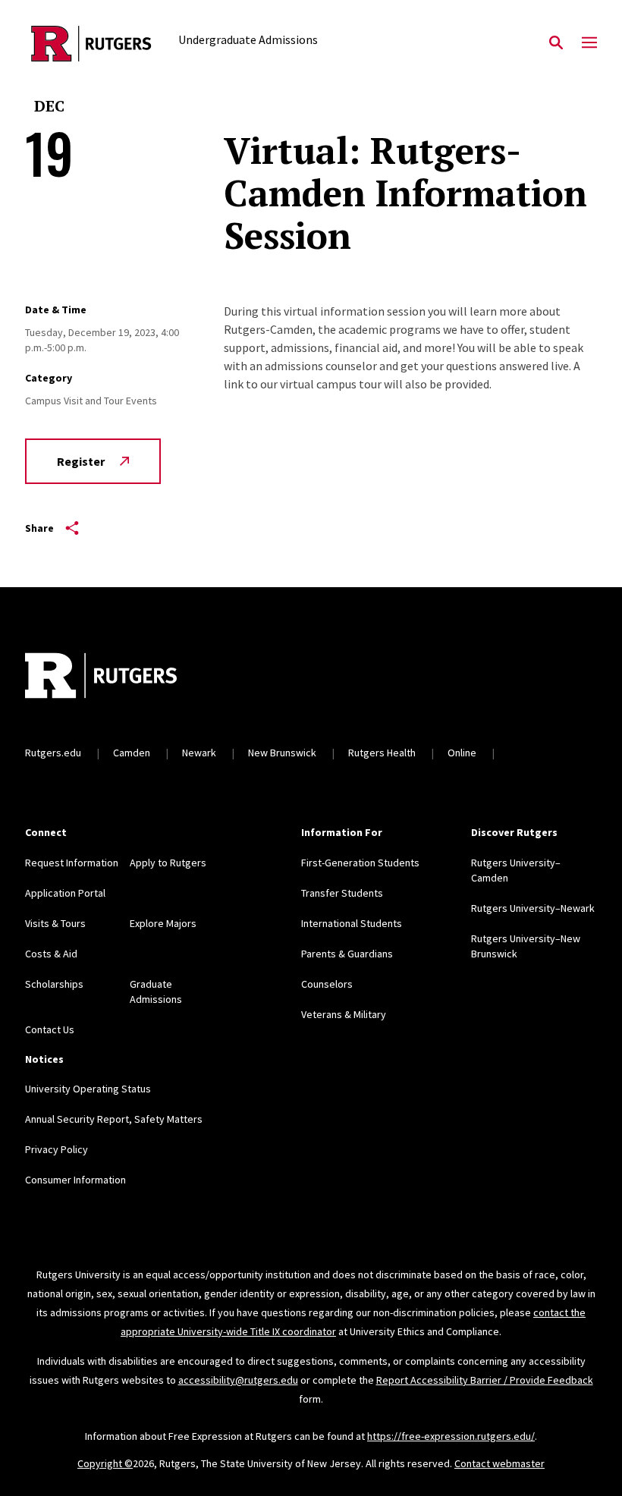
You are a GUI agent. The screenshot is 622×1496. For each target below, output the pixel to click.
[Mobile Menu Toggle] (589, 43)
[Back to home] (125, 677)
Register (81, 461)
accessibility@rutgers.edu (238, 1380)
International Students (351, 923)
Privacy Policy (56, 1149)
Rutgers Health (382, 752)
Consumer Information (75, 1179)
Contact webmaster (499, 1463)
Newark (199, 752)
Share (39, 528)
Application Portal (65, 893)
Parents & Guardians (347, 953)
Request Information (71, 862)
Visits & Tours (55, 923)
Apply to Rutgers (168, 862)
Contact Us (49, 1029)
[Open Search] (556, 43)
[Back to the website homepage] (91, 43)
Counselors (327, 984)
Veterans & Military (343, 1014)
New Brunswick (282, 752)
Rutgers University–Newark (533, 908)
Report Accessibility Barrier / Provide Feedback (484, 1380)
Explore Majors (163, 923)
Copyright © (105, 1463)
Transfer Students (342, 893)
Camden (131, 752)
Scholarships (54, 984)
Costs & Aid (51, 953)
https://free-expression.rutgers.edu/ (451, 1436)
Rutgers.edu (53, 752)
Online (462, 752)
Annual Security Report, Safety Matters (114, 1119)
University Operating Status (88, 1088)
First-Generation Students (360, 862)
